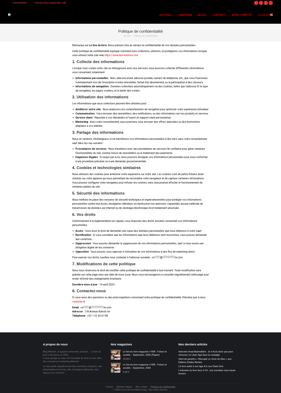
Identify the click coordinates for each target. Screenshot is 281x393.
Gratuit (265, 15)
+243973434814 (19, 3)
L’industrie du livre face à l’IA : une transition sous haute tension (206, 372)
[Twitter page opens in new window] (266, 3)
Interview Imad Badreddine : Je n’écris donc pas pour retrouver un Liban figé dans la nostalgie (205, 353)
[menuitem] (165, 15)
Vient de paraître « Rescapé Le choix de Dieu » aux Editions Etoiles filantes (205, 360)
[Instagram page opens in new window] (261, 3)
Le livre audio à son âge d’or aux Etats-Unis (200, 366)
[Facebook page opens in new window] (256, 3)
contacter (77, 301)
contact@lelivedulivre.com (50, 3)
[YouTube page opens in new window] (271, 3)
